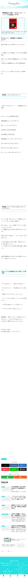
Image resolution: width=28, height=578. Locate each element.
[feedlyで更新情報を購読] (7, 477)
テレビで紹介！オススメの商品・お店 (20, 566)
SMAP (7, 569)
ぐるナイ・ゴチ (20, 563)
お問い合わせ (7, 573)
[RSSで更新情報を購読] (20, 477)
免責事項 (21, 573)
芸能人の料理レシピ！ (7, 565)
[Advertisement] (14, 178)
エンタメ (4, 458)
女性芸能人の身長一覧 (7, 571)
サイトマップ (21, 571)
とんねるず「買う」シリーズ (20, 569)
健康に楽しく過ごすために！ (7, 563)
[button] (22, 469)
